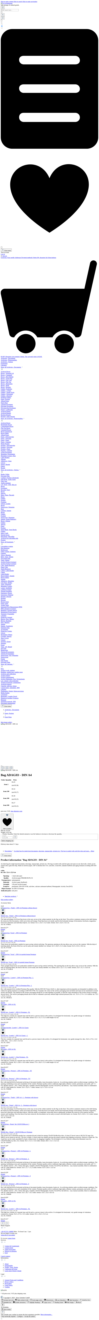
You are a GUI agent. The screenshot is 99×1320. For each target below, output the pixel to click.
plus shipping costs (16, 811)
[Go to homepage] (6, 3)
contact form (11, 1238)
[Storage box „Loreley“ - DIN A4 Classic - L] (15, 1028)
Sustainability (9, 1265)
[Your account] (1, 247)
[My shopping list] (49, 148)
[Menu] (3, 7)
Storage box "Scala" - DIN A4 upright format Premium (17, 962)
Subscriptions (52, 257)
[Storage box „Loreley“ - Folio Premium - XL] (8, 1049)
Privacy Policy (9, 1282)
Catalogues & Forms (11, 1269)
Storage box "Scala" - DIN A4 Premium (13, 941)
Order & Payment (10, 1249)
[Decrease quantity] (4, 837)
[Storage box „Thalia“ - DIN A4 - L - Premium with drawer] (19, 1097)
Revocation (8, 1283)
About (7, 1264)
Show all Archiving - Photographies (12, 418)
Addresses (18, 257)
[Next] (7, 1223)
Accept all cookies (30, 1316)
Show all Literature (7, 664)
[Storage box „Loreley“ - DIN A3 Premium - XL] (8, 1004)
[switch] (7, 1300)
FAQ (6, 1253)
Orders (35, 257)
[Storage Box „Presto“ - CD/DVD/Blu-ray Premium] (15, 1124)
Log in (3, 254)
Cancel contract (5, 1256)
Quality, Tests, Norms (11, 1267)
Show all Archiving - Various (10, 470)
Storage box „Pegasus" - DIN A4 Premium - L (15, 1159)
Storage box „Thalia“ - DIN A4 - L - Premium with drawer (19, 1105)
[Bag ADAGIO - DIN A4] (9, 724)
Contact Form (9, 1248)
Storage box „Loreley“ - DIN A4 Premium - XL (15, 1209)
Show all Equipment (7, 542)
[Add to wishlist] (3, 912)
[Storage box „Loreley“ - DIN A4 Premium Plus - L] (17, 978)
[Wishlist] (49, 245)
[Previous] (3, 1223)
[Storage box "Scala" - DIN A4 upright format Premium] (18, 954)
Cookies (7, 1287)
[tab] (49, 851)
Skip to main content (7, 1)
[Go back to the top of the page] (3, 1312)
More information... (46, 1314)
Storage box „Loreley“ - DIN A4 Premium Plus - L (16, 985)
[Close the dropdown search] (3, 14)
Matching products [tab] (10, 896)
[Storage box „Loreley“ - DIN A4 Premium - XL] (8, 1201)
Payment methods (27, 257)
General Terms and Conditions (14, 1280)
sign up (4, 256)
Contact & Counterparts (12, 1246)
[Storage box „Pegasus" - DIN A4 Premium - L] (16, 1151)
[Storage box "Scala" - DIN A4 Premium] (14, 933)
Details (3, 929)
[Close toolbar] (2, 1304)
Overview (4, 257)
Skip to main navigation (30, 1)
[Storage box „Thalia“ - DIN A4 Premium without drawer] (19, 908)
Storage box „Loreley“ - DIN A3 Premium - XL (15, 1012)
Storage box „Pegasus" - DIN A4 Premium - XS (15, 1078)
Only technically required (8, 1316)
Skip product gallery (7, 899)
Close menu (7, 250)
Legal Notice (9, 1285)
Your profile (11, 257)
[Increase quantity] (15, 837)
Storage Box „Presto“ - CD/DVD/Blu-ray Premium (16, 1132)
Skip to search (18, 1)
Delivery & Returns (11, 1251)
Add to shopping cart (7, 841)
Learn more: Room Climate (13, 1271)
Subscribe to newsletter (8, 1235)
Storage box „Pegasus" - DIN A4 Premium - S (15, 1184)
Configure (20, 1316)
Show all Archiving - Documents (11, 367)
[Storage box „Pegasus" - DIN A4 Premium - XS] (16, 1071)
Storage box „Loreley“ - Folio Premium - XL (14, 1057)
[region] (49, 747)
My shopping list (42, 257)
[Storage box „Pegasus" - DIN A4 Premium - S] (16, 1176)
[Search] (1, 12)
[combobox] (10, 10)
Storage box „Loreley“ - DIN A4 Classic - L (14, 1035)
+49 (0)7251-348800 (7, 1231)
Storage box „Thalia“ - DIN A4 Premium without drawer (18, 916)
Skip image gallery (6, 722)
